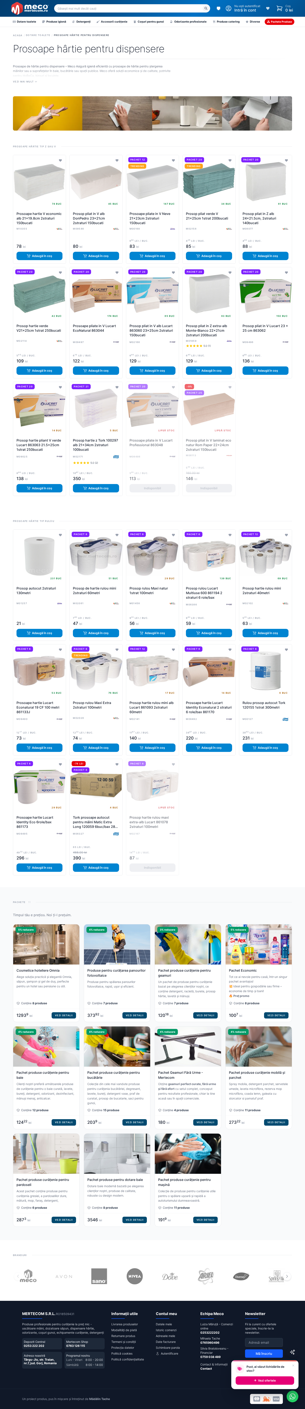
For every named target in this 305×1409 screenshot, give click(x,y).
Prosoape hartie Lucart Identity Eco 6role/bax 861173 (35, 822)
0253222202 (210, 1332)
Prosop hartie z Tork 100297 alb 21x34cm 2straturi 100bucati (95, 445)
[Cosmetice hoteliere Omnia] (46, 973)
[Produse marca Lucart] (116, 342)
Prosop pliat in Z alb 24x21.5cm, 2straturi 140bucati (259, 218)
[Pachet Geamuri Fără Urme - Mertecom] (188, 1077)
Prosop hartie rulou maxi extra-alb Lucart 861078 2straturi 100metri (149, 822)
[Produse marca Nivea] (134, 1276)
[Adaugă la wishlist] (60, 160)
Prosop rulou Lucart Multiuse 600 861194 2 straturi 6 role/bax (204, 593)
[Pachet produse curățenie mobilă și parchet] (259, 1077)
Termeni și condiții (123, 1341)
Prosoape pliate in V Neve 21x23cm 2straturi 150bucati (150, 218)
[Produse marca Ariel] (206, 1276)
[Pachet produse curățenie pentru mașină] (188, 1180)
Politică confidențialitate (127, 1359)
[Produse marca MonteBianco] (172, 229)
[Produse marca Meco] (28, 1276)
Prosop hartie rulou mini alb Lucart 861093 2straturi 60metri (152, 707)
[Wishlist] (268, 8)
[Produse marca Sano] (99, 1276)
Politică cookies (121, 1353)
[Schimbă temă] (218, 8)
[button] (287, 1276)
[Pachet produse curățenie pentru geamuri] (188, 973)
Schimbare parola (168, 1347)
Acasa (18, 35)
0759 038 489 (210, 1357)
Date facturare (166, 1341)
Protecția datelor (122, 1347)
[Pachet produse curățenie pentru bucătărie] (117, 1077)
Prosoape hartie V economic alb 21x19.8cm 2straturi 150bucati (39, 218)
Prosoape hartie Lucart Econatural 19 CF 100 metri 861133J (38, 707)
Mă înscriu (264, 1353)
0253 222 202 (34, 1345)
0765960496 (209, 1342)
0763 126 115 (75, 1345)
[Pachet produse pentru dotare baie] (117, 1180)
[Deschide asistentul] (292, 1352)
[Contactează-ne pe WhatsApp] (292, 1396)
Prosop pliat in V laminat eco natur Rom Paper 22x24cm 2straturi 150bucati (208, 445)
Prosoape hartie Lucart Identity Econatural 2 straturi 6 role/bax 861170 (209, 707)
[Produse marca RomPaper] (229, 455)
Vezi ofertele (267, 1380)
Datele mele (164, 1324)
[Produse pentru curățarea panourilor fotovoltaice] (117, 973)
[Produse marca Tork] (116, 457)
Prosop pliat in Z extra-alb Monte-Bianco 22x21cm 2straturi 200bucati (206, 330)
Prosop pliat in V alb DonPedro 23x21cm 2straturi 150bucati (89, 218)
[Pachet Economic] (259, 973)
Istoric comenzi (166, 1330)
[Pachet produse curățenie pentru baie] (46, 1077)
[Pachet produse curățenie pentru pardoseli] (46, 1180)
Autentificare (169, 1353)
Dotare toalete (38, 35)
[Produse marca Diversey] (241, 1276)
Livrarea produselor (124, 1324)
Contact (206, 1368)
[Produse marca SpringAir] (277, 1276)
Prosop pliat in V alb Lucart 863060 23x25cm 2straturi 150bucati (151, 330)
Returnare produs (123, 1336)
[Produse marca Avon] (63, 1276)
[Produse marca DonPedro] (59, 229)
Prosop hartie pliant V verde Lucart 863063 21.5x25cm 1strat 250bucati (39, 445)
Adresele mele (165, 1336)
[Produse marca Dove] (170, 1276)
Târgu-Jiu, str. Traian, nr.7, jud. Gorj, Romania (40, 1361)
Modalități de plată (124, 1330)
